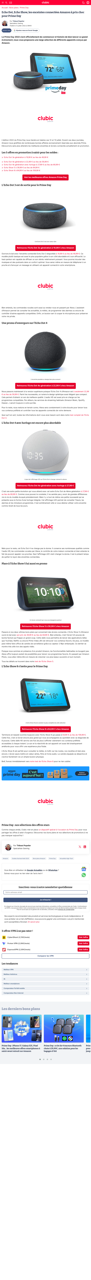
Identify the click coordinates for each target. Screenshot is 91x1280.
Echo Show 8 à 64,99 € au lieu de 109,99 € (22, 170)
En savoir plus (33, 922)
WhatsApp (52, 870)
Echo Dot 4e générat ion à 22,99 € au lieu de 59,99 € (26, 162)
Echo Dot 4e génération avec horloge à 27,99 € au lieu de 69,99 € (32, 165)
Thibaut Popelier (18, 21)
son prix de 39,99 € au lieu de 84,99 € (33, 635)
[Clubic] (45, 3)
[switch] (83, 2)
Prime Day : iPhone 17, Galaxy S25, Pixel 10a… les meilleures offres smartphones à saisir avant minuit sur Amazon (21, 1048)
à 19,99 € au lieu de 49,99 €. (68, 254)
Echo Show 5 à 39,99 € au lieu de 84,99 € (22, 167)
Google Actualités (34, 870)
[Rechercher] (6, 3)
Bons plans (13, 8)
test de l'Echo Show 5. (44, 661)
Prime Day (24, 8)
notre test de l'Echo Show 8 (41, 761)
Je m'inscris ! (45, 900)
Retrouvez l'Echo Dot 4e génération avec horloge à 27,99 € (45, 486)
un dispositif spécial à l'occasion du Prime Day (58, 830)
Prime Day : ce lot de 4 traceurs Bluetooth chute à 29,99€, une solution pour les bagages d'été (62, 1048)
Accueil (5, 8)
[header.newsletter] (10, 3)
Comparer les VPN (46, 956)
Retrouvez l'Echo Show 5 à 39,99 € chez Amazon (45, 626)
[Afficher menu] (3, 2)
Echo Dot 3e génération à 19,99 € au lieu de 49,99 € (26, 157)
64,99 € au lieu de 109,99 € (74, 735)
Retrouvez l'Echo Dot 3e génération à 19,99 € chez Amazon (45, 248)
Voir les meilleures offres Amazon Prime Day (45, 177)
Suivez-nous (7, 30)
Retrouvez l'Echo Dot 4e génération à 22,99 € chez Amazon (45, 386)
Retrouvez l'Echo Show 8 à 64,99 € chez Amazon (45, 729)
